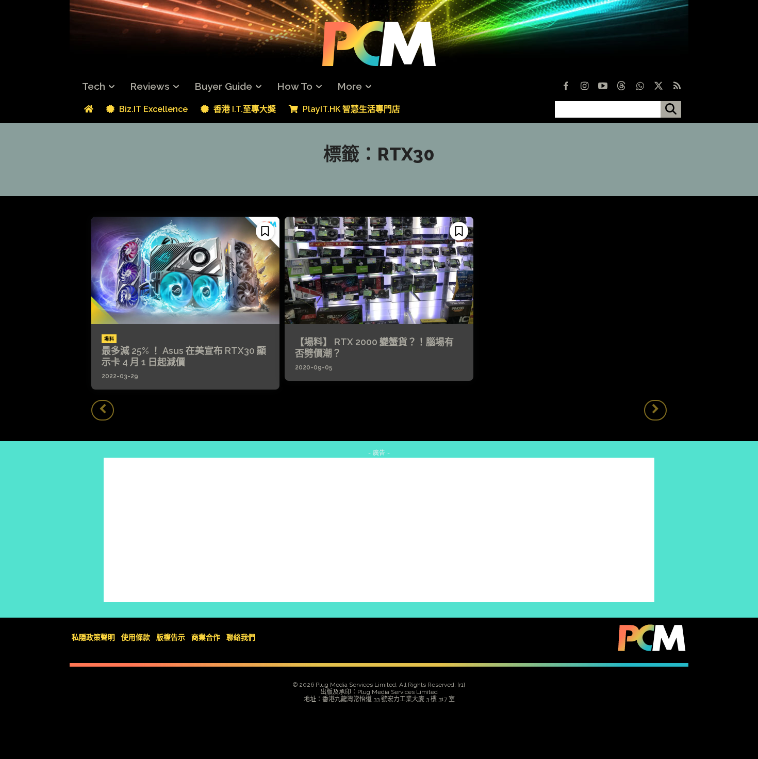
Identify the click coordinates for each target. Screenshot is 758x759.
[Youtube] (603, 86)
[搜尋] (671, 109)
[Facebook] (565, 86)
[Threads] (621, 86)
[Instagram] (584, 86)
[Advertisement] (379, 530)
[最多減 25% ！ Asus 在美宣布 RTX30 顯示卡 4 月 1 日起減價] (185, 270)
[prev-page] (102, 410)
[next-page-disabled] (655, 410)
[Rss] (677, 86)
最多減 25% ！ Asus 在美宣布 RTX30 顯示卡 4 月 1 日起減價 (184, 356)
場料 (109, 339)
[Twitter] (658, 86)
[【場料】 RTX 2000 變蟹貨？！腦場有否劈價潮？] (379, 270)
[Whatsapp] (640, 86)
